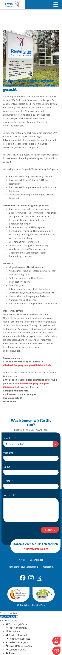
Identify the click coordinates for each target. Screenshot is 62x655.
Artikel (22, 559)
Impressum (48, 566)
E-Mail (7, 481)
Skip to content (9, 613)
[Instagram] (31, 578)
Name (7, 466)
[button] (56, 4)
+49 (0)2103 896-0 (36, 549)
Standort (8, 438)
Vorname (8, 452)
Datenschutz (36, 559)
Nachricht (9, 495)
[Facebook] (23, 578)
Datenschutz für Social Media (23, 566)
